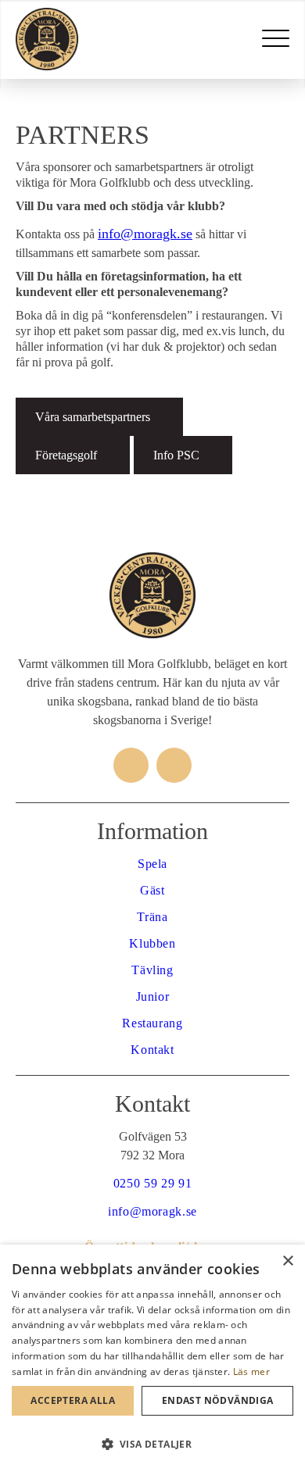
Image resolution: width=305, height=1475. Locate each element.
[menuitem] (275, 39)
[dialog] (152, 1360)
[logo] (125, 39)
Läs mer (251, 1371)
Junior (153, 996)
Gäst (152, 890)
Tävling (152, 970)
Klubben (152, 943)
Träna (152, 916)
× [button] (287, 1261)
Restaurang (152, 1023)
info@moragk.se (145, 233)
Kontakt (152, 1049)
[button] (152, 1444)
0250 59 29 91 (152, 1183)
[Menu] (275, 39)
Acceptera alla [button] (72, 1400)
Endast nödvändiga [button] (218, 1400)
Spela (152, 863)
